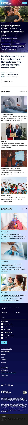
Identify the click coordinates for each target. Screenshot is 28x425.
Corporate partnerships (12, 49)
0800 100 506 (4, 375)
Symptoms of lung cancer (6, 41)
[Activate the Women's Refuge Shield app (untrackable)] (25, 392)
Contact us (3, 362)
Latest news (4, 49)
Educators (3, 354)
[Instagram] (5, 385)
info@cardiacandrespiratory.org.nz (8, 373)
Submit (4, 342)
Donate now (3, 359)
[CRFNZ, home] (6, 3)
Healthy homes (21, 46)
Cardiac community (8, 329)
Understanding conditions (6, 349)
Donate (24, 3)
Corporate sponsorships (9, 338)
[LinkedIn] (9, 385)
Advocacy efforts (14, 46)
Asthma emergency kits (6, 43)
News (2, 357)
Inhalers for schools (5, 46)
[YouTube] (12, 385)
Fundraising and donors (9, 335)
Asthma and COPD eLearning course (18, 43)
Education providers (8, 332)
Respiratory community (9, 327)
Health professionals (8, 324)
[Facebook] (2, 385)
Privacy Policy (3, 416)
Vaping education (16, 41)
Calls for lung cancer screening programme (9, 38)
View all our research (7, 81)
